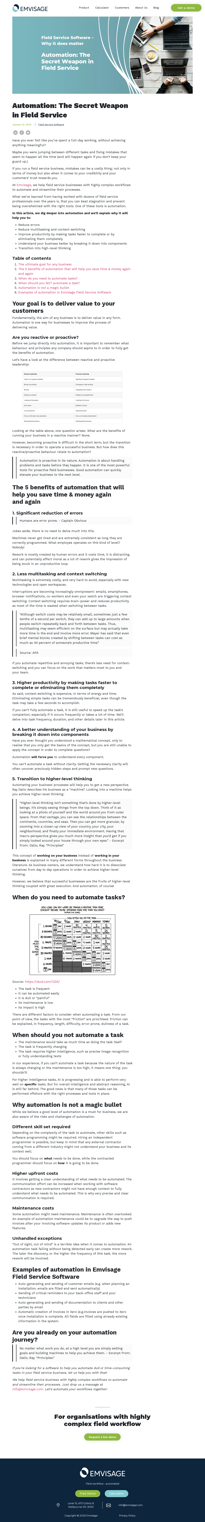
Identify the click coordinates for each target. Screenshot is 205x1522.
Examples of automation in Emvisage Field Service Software (64, 292)
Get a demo (186, 8)
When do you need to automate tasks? (47, 278)
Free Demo (88, 1493)
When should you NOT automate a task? (49, 283)
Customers (122, 7)
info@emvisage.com (27, 1389)
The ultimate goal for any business (45, 264)
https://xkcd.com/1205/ (42, 982)
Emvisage (24, 185)
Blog (156, 7)
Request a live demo (102, 1437)
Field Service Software (51, 124)
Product (84, 7)
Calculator (102, 7)
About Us (141, 7)
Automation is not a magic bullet (43, 288)
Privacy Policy (127, 1515)
